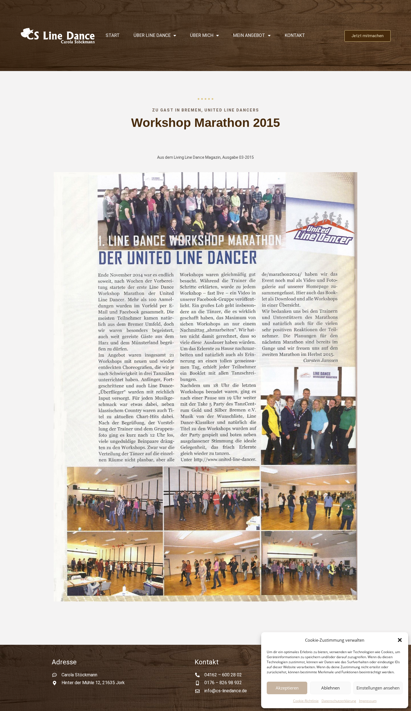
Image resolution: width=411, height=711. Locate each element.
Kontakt (295, 35)
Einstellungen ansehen (378, 688)
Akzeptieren (287, 688)
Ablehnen (330, 688)
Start (113, 35)
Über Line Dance (152, 35)
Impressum (368, 700)
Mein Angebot (249, 35)
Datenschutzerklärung (339, 700)
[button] (400, 640)
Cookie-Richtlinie (306, 700)
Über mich (201, 35)
